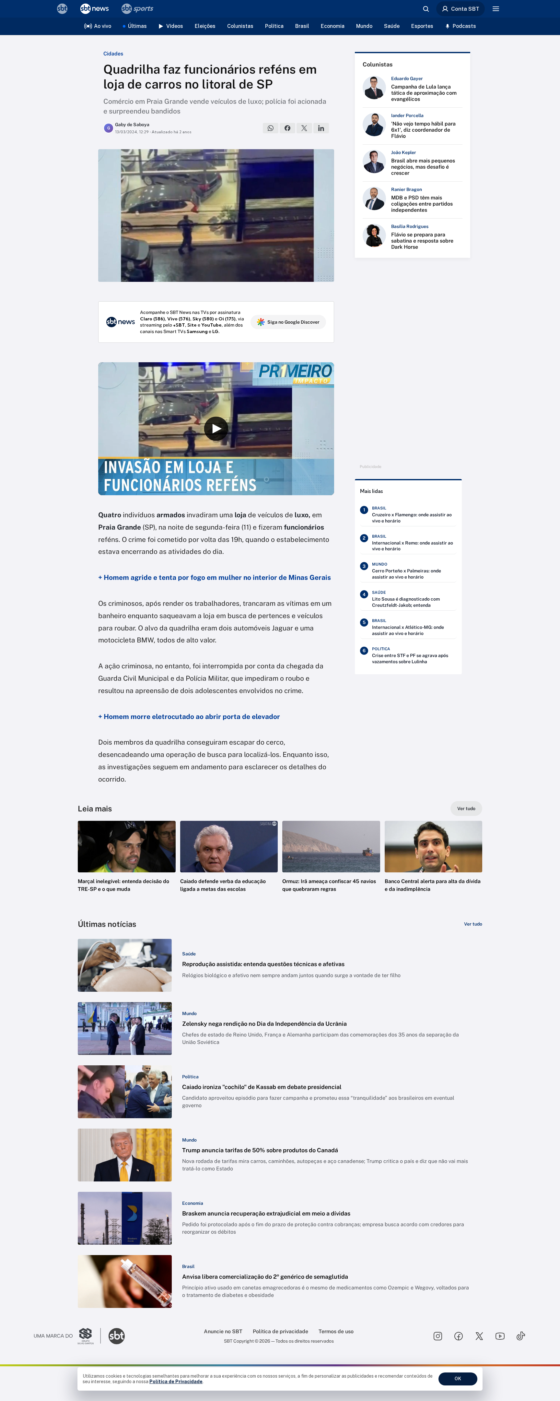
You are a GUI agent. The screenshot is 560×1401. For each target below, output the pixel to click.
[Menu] (496, 9)
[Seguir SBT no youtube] (500, 1336)
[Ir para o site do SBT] (117, 1336)
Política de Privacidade (176, 1381)
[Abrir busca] (425, 8)
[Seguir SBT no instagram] (438, 1336)
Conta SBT (465, 9)
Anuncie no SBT (223, 1331)
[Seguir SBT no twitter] (479, 1336)
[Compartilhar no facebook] (287, 128)
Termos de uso (336, 1331)
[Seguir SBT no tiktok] (521, 1336)
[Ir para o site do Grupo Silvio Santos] (67, 1336)
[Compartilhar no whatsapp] (270, 128)
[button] (127, 866)
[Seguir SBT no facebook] (458, 1336)
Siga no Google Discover (293, 322)
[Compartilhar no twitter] (304, 128)
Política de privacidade (280, 1331)
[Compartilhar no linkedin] (321, 128)
